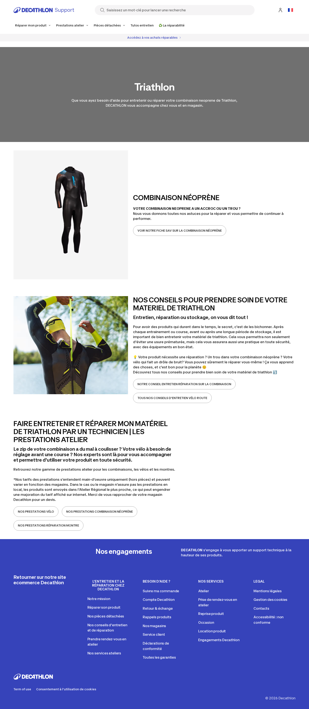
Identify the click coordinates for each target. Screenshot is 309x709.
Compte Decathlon (158, 599)
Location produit (212, 631)
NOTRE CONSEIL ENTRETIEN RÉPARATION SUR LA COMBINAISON (184, 384)
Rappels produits (157, 617)
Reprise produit (211, 614)
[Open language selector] (290, 10)
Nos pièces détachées (105, 616)
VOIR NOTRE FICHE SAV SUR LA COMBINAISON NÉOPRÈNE (179, 230)
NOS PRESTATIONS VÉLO (36, 511)
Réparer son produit (103, 607)
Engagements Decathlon (219, 640)
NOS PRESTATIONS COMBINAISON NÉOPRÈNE (99, 511)
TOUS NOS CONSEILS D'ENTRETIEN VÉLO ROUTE (172, 398)
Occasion (206, 622)
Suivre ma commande (161, 591)
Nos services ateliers (104, 653)
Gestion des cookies (270, 599)
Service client (154, 634)
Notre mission (98, 599)
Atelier (203, 591)
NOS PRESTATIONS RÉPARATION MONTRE (48, 525)
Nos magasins (154, 626)
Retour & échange (158, 608)
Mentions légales (267, 591)
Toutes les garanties (159, 657)
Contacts (261, 608)
